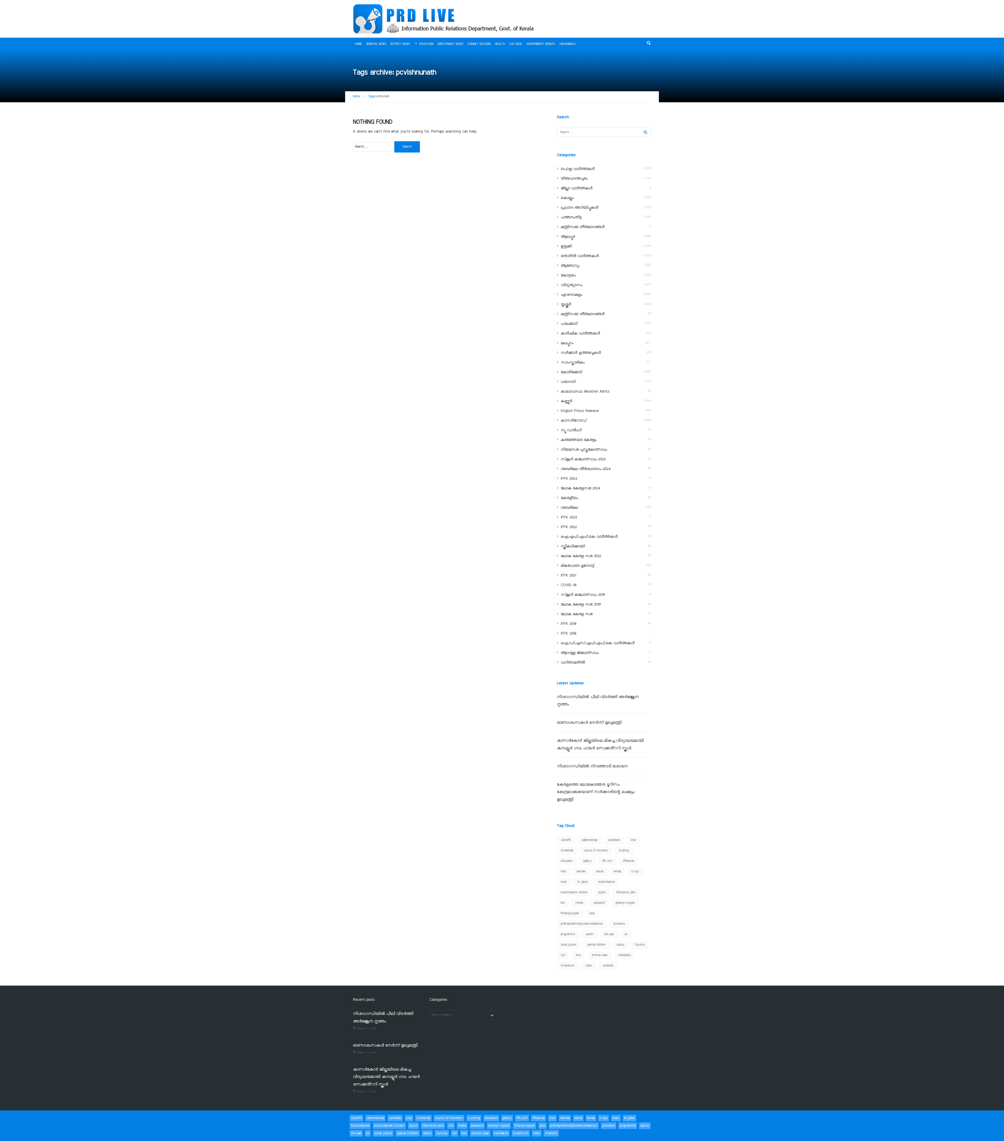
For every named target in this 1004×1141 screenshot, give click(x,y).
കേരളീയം (569, 498)
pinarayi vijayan (625, 903)
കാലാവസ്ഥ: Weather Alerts (585, 391)
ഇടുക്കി (566, 246)
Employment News (450, 44)
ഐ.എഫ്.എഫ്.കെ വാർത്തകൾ (589, 536)
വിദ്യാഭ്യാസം (572, 285)
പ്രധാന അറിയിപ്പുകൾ (579, 207)
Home (358, 44)
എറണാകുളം (571, 294)
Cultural (515, 44)
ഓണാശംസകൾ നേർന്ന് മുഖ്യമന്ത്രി (589, 722)
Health (500, 44)
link (563, 903)
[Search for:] (373, 146)
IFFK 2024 (569, 478)
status (620, 945)
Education (426, 44)
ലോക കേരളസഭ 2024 (580, 488)
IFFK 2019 (568, 624)
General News (376, 44)
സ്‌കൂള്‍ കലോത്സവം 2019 (583, 594)
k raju (635, 871)
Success (640, 945)
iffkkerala (628, 861)
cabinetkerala (589, 840)
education (567, 861)
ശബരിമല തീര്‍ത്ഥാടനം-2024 (586, 469)
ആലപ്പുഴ (568, 236)
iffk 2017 (607, 861)
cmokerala (567, 850)
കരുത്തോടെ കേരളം (579, 440)
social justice (569, 945)
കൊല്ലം (567, 198)
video (588, 966)
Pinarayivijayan (570, 913)
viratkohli (608, 966)
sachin (590, 934)
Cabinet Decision (479, 44)
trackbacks (624, 955)
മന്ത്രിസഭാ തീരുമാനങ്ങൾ (582, 227)
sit (626, 934)
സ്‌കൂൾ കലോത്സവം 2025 (583, 459)
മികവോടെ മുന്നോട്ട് (577, 565)
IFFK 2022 (569, 527)
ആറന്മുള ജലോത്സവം (580, 653)
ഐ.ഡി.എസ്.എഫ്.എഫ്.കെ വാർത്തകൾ (598, 643)
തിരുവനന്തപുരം (574, 178)
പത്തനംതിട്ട (571, 217)
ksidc (564, 882)
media (579, 903)
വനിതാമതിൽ (573, 662)
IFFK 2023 (569, 517)
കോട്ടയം (568, 275)
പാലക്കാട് (569, 323)
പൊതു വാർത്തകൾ (578, 169)
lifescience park (626, 892)
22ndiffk (566, 840)
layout (602, 892)
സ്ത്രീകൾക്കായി (573, 546)
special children (596, 945)
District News (400, 44)
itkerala (581, 871)
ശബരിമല (569, 507)
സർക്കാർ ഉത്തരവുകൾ (581, 353)
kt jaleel (582, 882)
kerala (617, 871)
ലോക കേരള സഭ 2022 (581, 556)
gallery (587, 861)
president (619, 924)
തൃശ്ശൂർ (566, 304)
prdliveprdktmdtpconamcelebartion (582, 924)
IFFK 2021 (568, 575)
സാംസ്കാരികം (573, 362)
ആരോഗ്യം (570, 265)
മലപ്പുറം (567, 343)
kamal (599, 871)
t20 (563, 955)
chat (633, 840)
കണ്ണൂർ (566, 401)
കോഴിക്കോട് (571, 372)
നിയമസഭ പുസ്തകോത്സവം (584, 449)
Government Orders (541, 44)
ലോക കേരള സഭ (576, 614)
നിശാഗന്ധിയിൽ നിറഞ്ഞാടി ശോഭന (592, 766)
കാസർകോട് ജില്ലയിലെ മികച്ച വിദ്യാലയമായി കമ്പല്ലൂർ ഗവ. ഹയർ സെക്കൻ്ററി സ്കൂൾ (386, 1077)
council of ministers (596, 850)
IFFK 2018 (568, 633)
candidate (614, 840)
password (599, 903)
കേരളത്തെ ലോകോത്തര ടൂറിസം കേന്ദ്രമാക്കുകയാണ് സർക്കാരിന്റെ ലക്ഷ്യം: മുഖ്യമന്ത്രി (596, 792)
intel (563, 871)
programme (568, 934)
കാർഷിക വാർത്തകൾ (580, 333)
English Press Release (580, 411)
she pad (609, 934)
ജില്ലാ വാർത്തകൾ (576, 188)
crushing (624, 850)
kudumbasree (606, 882)
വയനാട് (568, 382)
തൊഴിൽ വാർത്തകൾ (580, 256)
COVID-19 (568, 585)
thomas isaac (600, 955)
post (592, 913)
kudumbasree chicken (574, 892)
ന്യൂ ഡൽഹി (571, 430)
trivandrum (568, 966)
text (578, 955)
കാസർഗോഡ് (574, 420)
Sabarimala (567, 44)
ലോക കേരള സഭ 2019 (581, 604)
